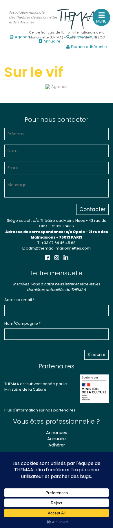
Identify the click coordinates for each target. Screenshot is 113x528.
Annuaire (52, 41)
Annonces (56, 432)
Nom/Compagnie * (22, 323)
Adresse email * (19, 299)
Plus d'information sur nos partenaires (40, 410)
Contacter (92, 209)
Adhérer (56, 445)
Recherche (82, 36)
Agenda (22, 36)
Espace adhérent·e (89, 46)
